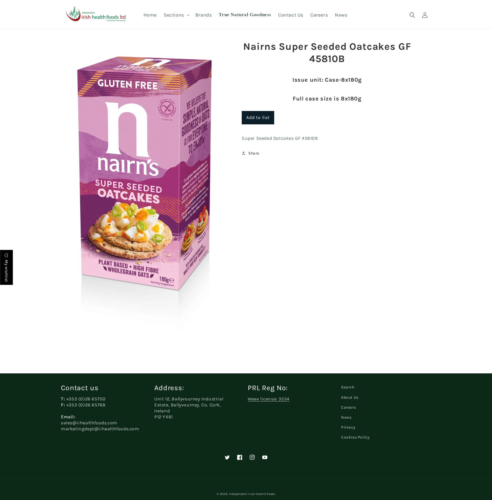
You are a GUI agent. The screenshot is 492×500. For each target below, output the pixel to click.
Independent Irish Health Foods (252, 494)
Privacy (348, 427)
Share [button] (253, 153)
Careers (348, 407)
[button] (176, 14)
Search (347, 387)
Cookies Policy (355, 437)
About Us (349, 397)
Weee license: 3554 (269, 399)
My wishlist (6, 270)
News (346, 417)
